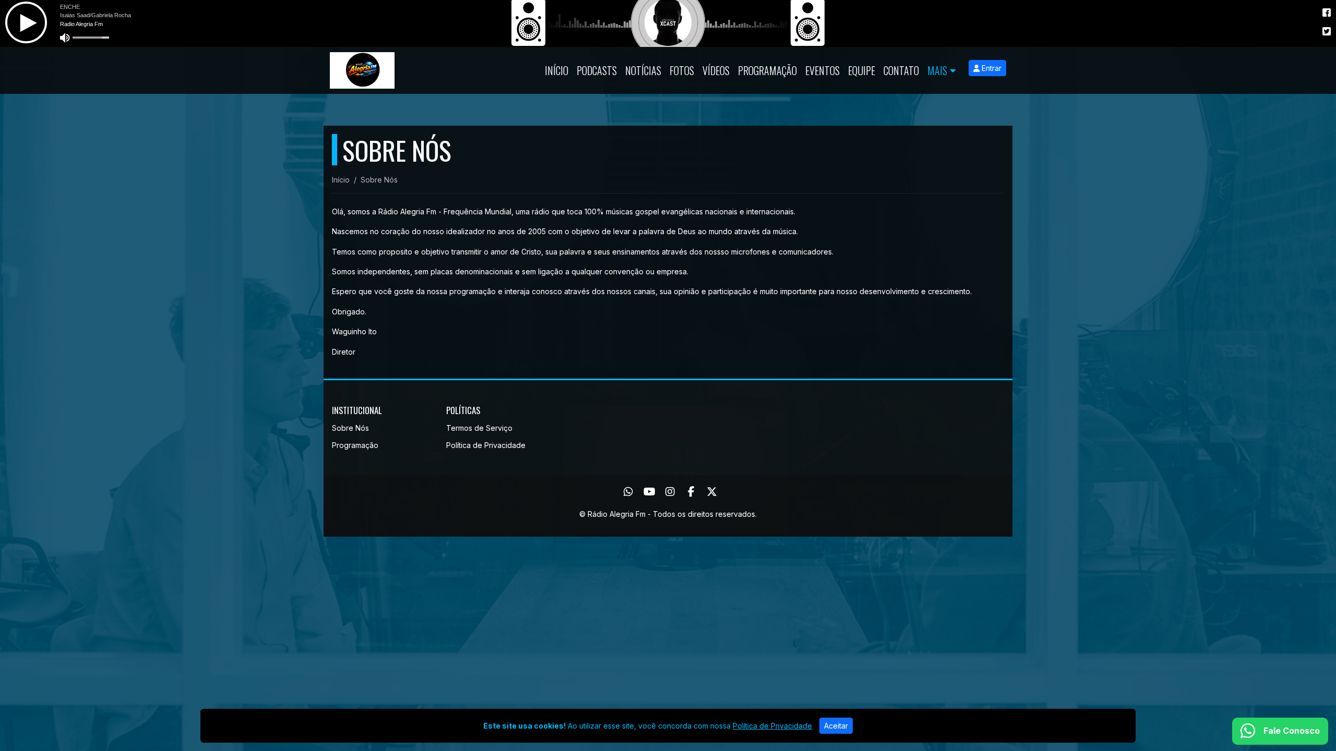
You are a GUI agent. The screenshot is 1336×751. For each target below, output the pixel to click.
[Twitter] (712, 492)
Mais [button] (937, 70)
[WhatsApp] (628, 492)
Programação (767, 70)
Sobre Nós (350, 427)
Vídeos (716, 70)
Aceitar (836, 725)
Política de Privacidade (486, 445)
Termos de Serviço (479, 427)
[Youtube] (649, 492)
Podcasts (597, 70)
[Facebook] (691, 492)
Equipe (861, 70)
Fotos (682, 70)
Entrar (990, 68)
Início (556, 70)
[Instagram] (670, 492)
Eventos (822, 70)
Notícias (643, 70)
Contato (901, 70)
